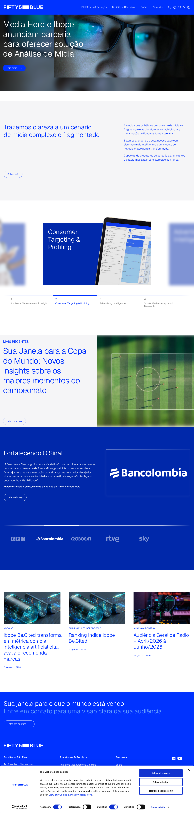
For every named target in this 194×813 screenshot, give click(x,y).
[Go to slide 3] (81, 539)
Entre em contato (16, 723)
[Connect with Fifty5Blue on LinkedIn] (174, 758)
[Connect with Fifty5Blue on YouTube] (179, 758)
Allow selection (161, 782)
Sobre (10, 174)
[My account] (188, 7)
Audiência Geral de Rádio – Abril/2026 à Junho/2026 (161, 641)
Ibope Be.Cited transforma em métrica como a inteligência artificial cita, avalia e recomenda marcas (33, 647)
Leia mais (12, 68)
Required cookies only (161, 790)
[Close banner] (189, 770)
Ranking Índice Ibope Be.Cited (92, 638)
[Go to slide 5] (144, 539)
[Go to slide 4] (112, 539)
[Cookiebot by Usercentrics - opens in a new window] (19, 807)
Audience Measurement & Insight (78, 764)
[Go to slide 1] (18, 539)
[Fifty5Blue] (23, 7)
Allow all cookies (161, 773)
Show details (158, 807)
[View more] (51, 264)
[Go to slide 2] (49, 539)
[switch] (87, 807)
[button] (94, 7)
